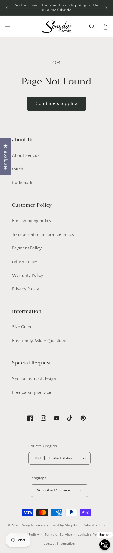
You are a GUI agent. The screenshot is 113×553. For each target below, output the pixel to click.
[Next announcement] (106, 7)
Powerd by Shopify (61, 525)
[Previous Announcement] (6, 7)
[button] (7, 26)
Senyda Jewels (34, 525)
